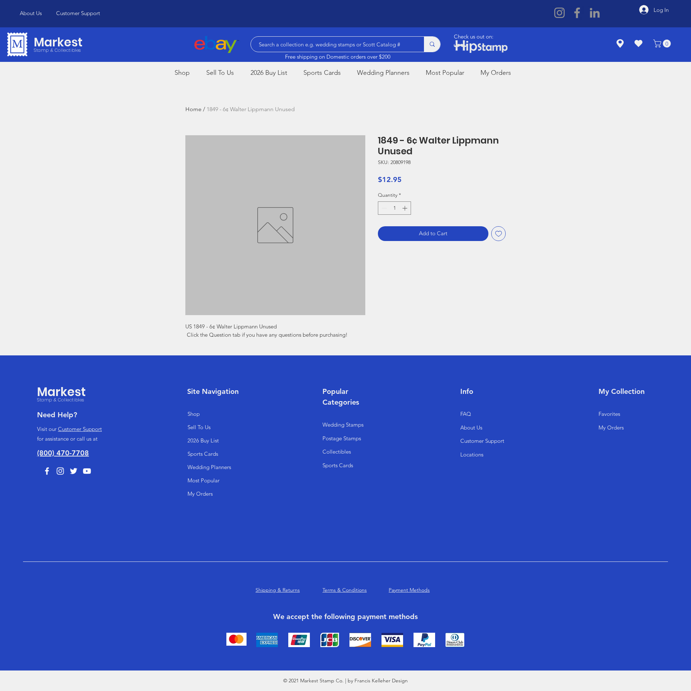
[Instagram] (559, 13)
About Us (471, 427)
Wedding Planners (209, 467)
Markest (58, 42)
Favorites (609, 413)
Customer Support (80, 429)
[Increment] (405, 208)
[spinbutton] (394, 208)
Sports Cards (203, 453)
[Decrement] (383, 208)
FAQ (465, 413)
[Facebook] (577, 13)
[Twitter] (73, 471)
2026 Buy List (203, 440)
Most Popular (204, 480)
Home (193, 109)
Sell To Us (199, 427)
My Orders (200, 493)
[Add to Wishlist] (498, 233)
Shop (194, 413)
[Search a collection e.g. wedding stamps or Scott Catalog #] (432, 44)
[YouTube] (87, 471)
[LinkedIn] (595, 13)
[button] (663, 43)
